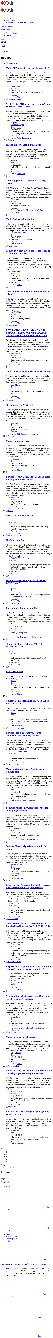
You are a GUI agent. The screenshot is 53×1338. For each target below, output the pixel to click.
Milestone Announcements (27, 434)
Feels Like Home (14, 671)
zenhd (13, 520)
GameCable (15, 86)
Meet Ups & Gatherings (26, 801)
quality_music (16, 865)
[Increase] (6, 1177)
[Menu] (2, 7)
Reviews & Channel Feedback (29, 637)
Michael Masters (17, 978)
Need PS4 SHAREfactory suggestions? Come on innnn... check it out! (28, 105)
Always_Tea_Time (18, 233)
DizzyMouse (16, 199)
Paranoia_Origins (17, 125)
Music (19, 97)
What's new (10, 20)
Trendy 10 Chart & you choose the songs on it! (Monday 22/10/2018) (28, 252)
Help (8, 1241)
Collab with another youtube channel (28, 371)
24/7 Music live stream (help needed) (27, 68)
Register (9, 35)
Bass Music (15, 385)
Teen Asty (15, 1131)
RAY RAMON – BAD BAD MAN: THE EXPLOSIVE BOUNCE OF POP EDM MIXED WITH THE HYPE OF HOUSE (26, 333)
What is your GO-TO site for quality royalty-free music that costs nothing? (28, 967)
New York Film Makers (23, 144)
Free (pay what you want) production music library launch (23, 734)
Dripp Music (16, 1053)
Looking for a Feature (20, 1037)
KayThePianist (16, 312)
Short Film (21, 174)
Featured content (12, 23)
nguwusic (14, 423)
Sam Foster (15, 497)
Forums (9, 16)
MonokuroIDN (17, 1091)
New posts (10, 18)
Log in (3, 42)
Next (3, 1165)
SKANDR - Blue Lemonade (20, 515)
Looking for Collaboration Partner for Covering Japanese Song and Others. (29, 1072)
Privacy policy (11, 1239)
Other (19, 574)
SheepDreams (16, 626)
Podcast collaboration (20, 219)
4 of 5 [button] (11, 1167)
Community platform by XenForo (26, 1264)
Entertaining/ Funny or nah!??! (22, 608)
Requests (20, 989)
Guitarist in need (17, 441)
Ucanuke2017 (16, 788)
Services (20, 508)
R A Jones (15, 459)
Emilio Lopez (16, 944)
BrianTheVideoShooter (20, 558)
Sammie (14, 160)
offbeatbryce (16, 828)
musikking (15, 903)
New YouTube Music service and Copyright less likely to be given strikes (28, 997)
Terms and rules (12, 1237)
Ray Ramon (15, 353)
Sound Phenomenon (19, 751)
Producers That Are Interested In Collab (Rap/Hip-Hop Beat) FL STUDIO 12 (28, 924)
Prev (3, 1148)
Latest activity (33, 23)
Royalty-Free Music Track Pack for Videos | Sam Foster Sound (28, 478)
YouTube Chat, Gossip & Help (29, 839)
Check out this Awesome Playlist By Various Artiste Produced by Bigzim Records (28, 886)
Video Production (24, 138)
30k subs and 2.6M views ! (19, 405)
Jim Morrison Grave (16, 540)
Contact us (10, 1234)
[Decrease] (8, 1177)
